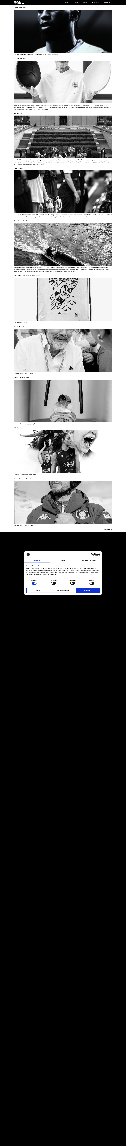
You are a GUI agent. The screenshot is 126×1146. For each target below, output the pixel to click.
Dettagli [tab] (63, 560)
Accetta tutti (87, 590)
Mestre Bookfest (19, 326)
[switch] (53, 583)
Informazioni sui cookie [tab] (89, 560)
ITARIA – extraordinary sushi (22, 377)
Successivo (108, 529)
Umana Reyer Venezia (20, 8)
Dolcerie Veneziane (19, 58)
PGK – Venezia (18, 168)
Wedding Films (18, 113)
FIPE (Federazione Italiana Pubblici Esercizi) (27, 276)
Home (66, 3)
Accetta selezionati (63, 590)
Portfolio (95, 3)
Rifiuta (38, 590)
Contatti (107, 3)
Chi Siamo (76, 3)
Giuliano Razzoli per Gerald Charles (24, 479)
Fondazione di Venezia (20, 221)
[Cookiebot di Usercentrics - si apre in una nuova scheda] (92, 554)
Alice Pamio (17, 428)
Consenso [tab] (37, 560)
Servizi (85, 3)
